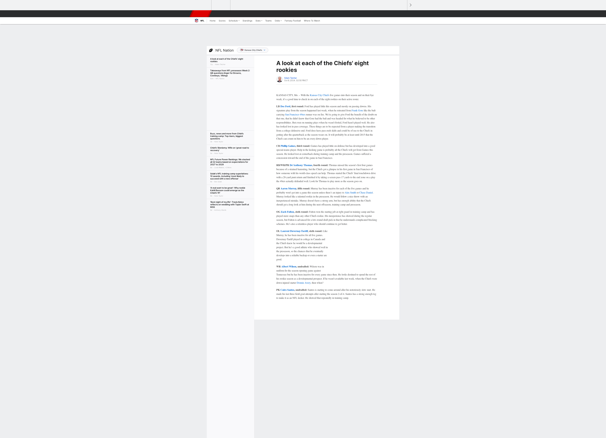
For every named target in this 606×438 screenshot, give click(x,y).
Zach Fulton (287, 211)
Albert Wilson (288, 266)
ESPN (201, 13)
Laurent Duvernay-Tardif (294, 231)
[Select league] (202, 5)
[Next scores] (410, 5)
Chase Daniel (366, 192)
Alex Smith (350, 192)
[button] (403, 13)
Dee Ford (285, 106)
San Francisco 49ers (295, 114)
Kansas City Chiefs (253, 50)
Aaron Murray (288, 188)
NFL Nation (224, 50)
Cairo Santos (287, 290)
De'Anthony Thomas (301, 165)
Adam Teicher (290, 78)
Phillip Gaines (288, 146)
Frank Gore (357, 110)
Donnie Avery (304, 282)
